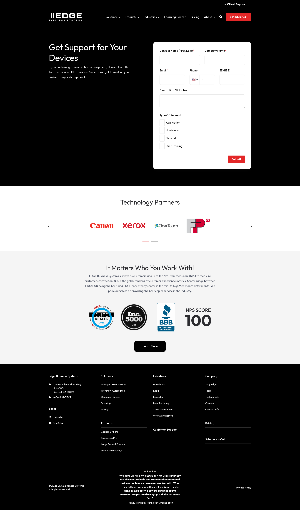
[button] (220, 16)
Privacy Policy (243, 487)
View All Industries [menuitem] (163, 415)
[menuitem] (235, 4)
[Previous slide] (48, 225)
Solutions (112, 17)
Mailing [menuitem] (104, 409)
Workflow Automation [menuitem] (113, 390)
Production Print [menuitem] (109, 437)
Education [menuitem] (158, 396)
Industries (150, 17)
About (208, 17)
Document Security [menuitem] (111, 396)
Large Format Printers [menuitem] (113, 444)
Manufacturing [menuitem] (161, 403)
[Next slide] (251, 225)
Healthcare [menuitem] (159, 384)
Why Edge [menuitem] (211, 384)
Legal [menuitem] (156, 390)
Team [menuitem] (208, 390)
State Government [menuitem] (163, 409)
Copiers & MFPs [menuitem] (109, 431)
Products (131, 17)
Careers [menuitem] (209, 403)
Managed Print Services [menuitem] (114, 384)
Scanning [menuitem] (106, 403)
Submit (236, 159)
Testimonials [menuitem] (212, 396)
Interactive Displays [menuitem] (111, 450)
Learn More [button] (150, 346)
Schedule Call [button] (238, 17)
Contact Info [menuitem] (212, 409)
